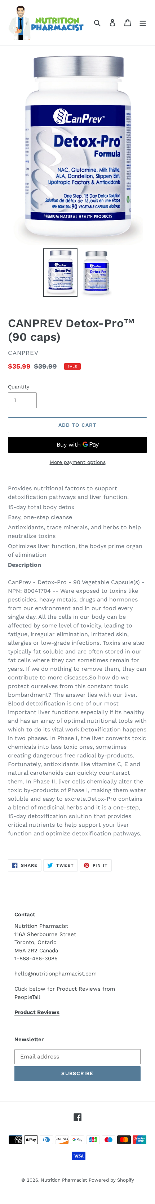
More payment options (78, 462)
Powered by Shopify (111, 1180)
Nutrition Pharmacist (64, 1180)
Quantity (18, 387)
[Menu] (142, 22)
